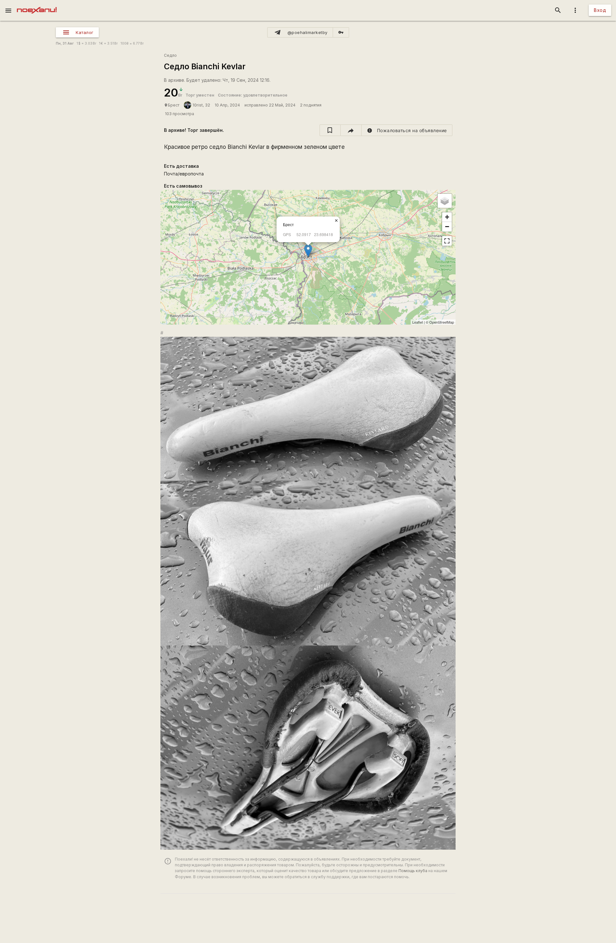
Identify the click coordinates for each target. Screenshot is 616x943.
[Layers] (445, 201)
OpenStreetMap (441, 322)
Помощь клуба (412, 870)
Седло (170, 55)
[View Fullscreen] (447, 241)
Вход (600, 10)
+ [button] (447, 217)
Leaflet (417, 322)
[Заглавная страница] (37, 4)
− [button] (447, 227)
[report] (407, 130)
